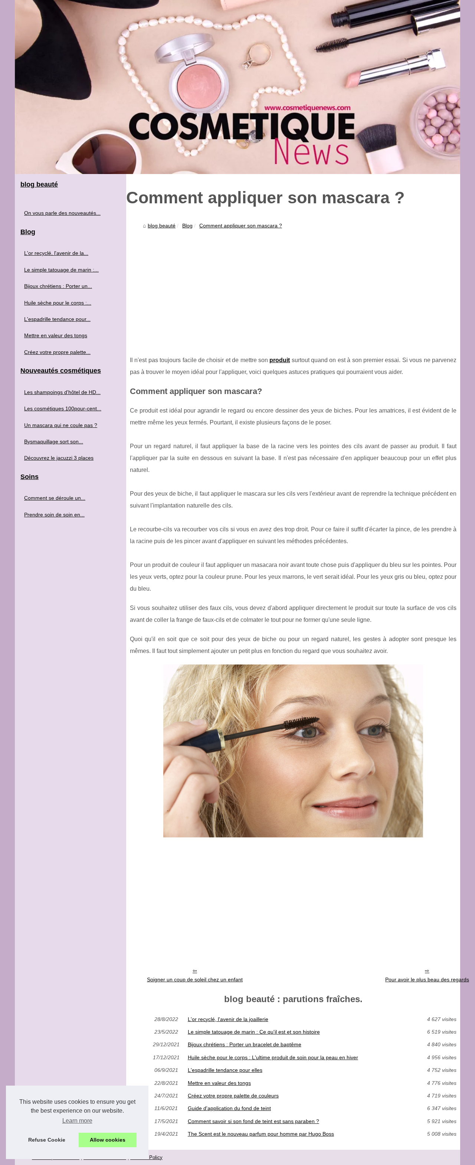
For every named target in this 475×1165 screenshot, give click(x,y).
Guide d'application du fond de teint (229, 1108)
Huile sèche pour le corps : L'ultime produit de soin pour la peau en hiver (273, 1057)
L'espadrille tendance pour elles (225, 1070)
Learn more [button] (77, 1121)
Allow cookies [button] (107, 1140)
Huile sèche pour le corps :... (57, 303)
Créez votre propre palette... (57, 352)
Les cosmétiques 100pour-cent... (62, 408)
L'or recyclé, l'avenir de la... (56, 253)
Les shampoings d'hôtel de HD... (62, 392)
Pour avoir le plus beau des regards (427, 979)
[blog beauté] (237, 87)
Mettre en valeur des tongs (219, 1083)
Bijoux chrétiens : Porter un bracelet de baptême (244, 1044)
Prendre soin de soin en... (54, 515)
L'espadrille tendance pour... (57, 319)
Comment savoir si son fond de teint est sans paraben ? (253, 1121)
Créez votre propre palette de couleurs (233, 1095)
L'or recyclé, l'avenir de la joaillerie (228, 1019)
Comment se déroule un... (54, 498)
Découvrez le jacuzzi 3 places (59, 458)
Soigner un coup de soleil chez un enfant (195, 979)
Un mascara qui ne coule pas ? (60, 425)
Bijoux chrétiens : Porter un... (58, 286)
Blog (187, 226)
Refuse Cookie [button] (46, 1140)
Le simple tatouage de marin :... (61, 270)
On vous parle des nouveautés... (62, 213)
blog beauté (162, 226)
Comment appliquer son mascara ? (240, 226)
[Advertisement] (293, 287)
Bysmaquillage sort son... (53, 441)
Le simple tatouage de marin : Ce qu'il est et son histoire (254, 1031)
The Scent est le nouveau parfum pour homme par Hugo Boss (261, 1133)
